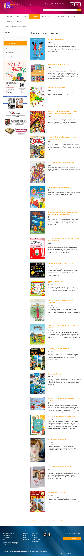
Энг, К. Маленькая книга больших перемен (62, 416)
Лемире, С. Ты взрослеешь (57, 39)
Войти (77, 4)
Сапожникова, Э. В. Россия (57, 492)
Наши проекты (59, 16)
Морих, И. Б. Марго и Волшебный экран (61, 162)
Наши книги (34, 16)
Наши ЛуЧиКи (46, 16)
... (40, 520)
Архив (19, 21)
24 (43, 520)
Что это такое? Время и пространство (60, 263)
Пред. (33, 520)
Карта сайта (35, 541)
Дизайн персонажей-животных (58, 65)
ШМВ (25, 16)
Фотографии (72, 16)
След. (61, 520)
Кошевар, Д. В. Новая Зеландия (58, 349)
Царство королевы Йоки (56, 282)
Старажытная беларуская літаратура (60, 466)
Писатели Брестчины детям (12, 57)
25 (47, 520)
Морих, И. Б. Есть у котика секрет (59, 187)
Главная (9, 16)
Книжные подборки (21, 26)
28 (57, 520)
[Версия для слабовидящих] (72, 4)
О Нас (25, 535)
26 (50, 520)
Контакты (10, 21)
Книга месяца (9, 52)
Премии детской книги (11, 48)
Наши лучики (36, 539)
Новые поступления (10, 38)
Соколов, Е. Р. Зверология (56, 87)
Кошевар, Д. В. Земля (55, 374)
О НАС (18, 16)
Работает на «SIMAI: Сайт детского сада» (70, 554)
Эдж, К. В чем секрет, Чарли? (57, 439)
